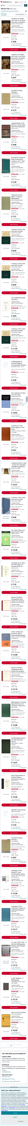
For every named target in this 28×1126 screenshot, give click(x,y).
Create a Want (6, 1062)
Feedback (26, 399)
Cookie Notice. (12, 1107)
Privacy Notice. (4, 1110)
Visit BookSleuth (6, 1072)
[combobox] (16, 5)
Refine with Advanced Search (10, 11)
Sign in (21, 2)
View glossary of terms (8, 1079)
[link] (26, 11)
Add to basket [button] (14, 49)
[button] (22, 46)
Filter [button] (4, 14)
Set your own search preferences (11, 1081)
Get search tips (6, 1076)
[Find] (25, 5)
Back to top (14, 1087)
